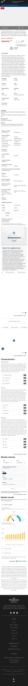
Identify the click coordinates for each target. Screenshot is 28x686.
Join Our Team (14, 633)
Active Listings (14, 627)
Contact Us (14, 638)
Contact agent (4, 27)
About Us (14, 630)
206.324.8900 (14, 646)
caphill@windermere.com (14, 649)
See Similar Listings (21, 45)
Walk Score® (17, 321)
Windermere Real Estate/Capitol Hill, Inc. (14, 657)
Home (14, 622)
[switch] (19, 28)
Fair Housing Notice (17, 671)
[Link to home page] (7, 2)
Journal (14, 636)
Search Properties (14, 625)
